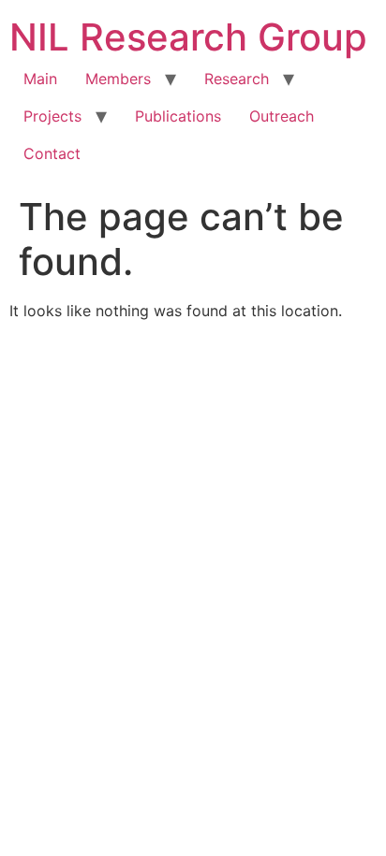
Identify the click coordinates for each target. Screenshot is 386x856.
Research (236, 78)
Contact (52, 153)
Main (40, 78)
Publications (178, 116)
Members (118, 78)
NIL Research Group (188, 37)
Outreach (281, 116)
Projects (52, 116)
